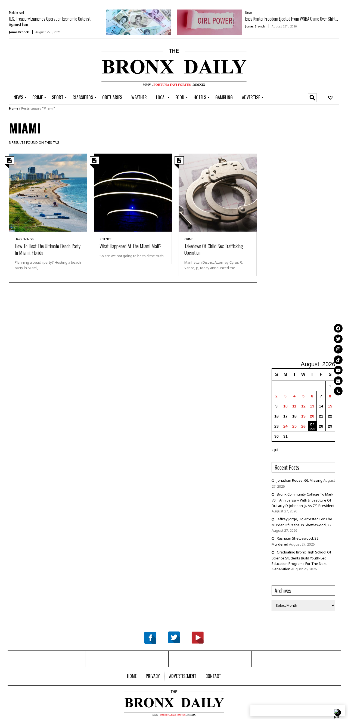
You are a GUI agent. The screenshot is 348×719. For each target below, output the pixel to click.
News (248, 12)
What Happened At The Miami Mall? (130, 246)
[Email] (338, 380)
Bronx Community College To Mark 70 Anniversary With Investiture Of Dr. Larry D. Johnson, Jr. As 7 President (303, 500)
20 (312, 416)
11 (294, 406)
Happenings (24, 239)
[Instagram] (338, 349)
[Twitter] (338, 338)
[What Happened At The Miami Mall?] (133, 192)
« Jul (275, 449)
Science (105, 239)
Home (13, 108)
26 (303, 426)
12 (303, 406)
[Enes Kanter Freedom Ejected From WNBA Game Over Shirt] (209, 21)
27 (312, 424)
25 (294, 426)
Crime (188, 239)
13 (312, 406)
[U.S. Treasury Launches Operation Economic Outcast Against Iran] (138, 21)
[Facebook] (338, 328)
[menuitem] (18, 97)
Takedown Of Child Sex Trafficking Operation (213, 249)
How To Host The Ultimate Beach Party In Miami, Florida (47, 249)
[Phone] (338, 391)
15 (330, 406)
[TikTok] (338, 359)
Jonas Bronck (19, 32)
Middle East (16, 12)
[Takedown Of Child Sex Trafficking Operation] (218, 192)
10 (285, 406)
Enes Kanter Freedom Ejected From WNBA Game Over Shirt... (291, 18)
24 (285, 426)
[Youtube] (338, 370)
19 (303, 416)
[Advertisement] (41, 65)
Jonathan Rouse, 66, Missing (299, 480)
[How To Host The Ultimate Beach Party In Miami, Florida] (48, 192)
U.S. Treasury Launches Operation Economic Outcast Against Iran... (50, 21)
